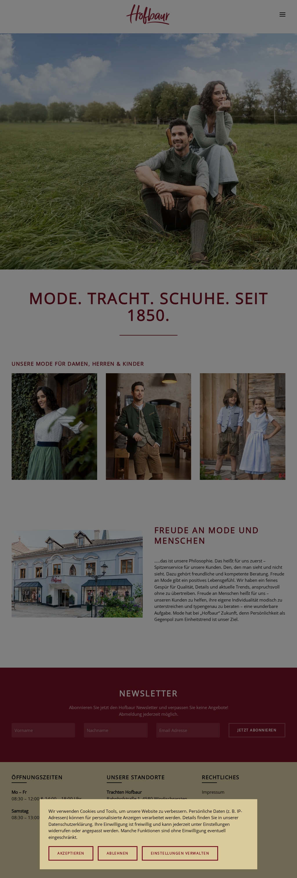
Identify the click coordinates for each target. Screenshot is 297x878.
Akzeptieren (70, 853)
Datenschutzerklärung (70, 824)
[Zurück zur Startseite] (148, 14)
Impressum (213, 792)
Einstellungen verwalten (180, 853)
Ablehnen (117, 853)
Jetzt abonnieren (257, 730)
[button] (282, 14)
